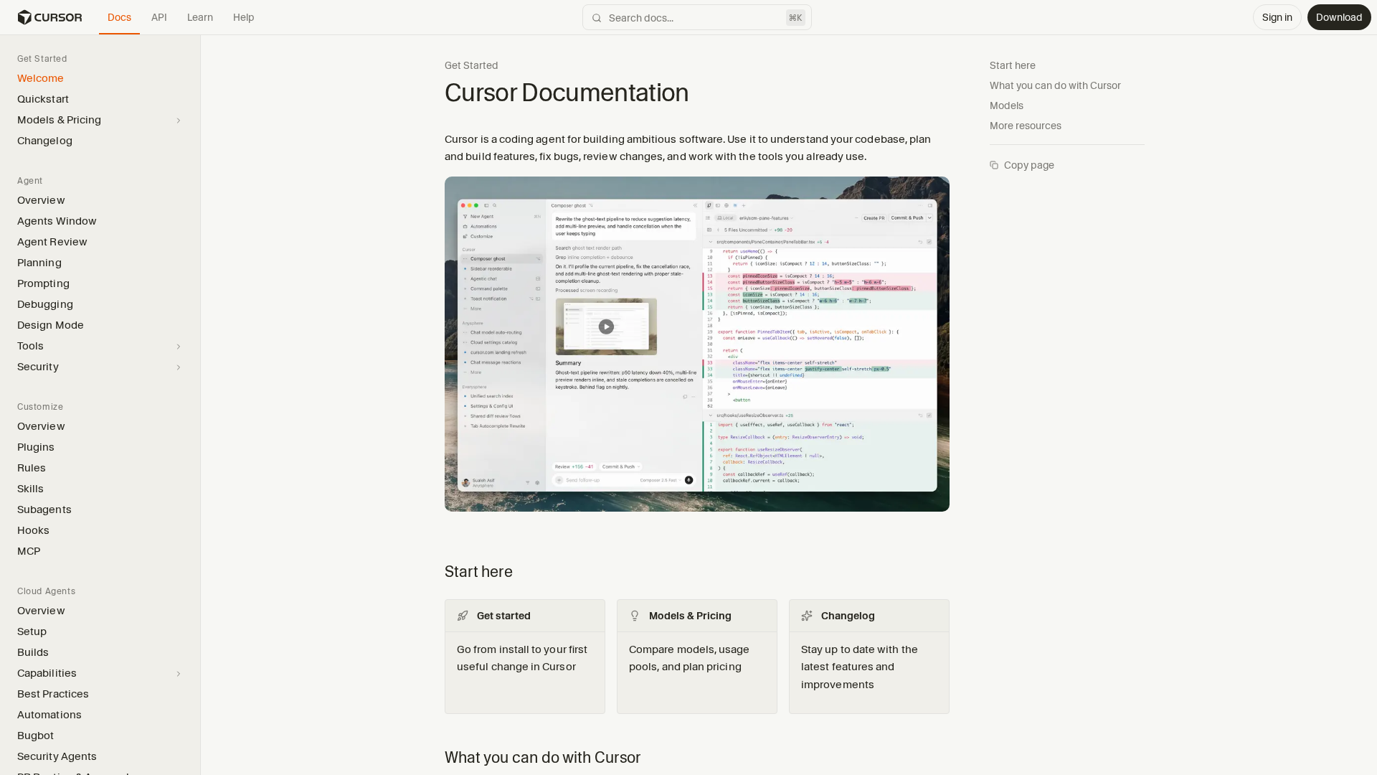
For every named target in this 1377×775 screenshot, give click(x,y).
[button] (200, 405)
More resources (1025, 125)
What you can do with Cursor (1055, 85)
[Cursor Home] (49, 17)
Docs (119, 17)
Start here (1013, 65)
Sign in (1277, 17)
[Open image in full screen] (697, 350)
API (159, 17)
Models (1006, 105)
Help (244, 17)
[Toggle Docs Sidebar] (200, 404)
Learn (200, 17)
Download (1339, 17)
